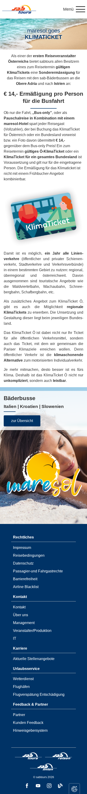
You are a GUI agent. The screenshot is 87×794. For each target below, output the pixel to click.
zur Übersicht (22, 421)
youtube (38, 785)
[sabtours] (19, 9)
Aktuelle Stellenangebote (34, 659)
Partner (19, 715)
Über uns (20, 615)
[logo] (28, 756)
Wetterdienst (23, 679)
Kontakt (19, 607)
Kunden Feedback (28, 723)
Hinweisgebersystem (30, 730)
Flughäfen (21, 687)
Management (24, 623)
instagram (49, 785)
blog (60, 785)
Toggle (74, 789)
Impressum (22, 548)
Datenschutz (23, 563)
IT (14, 638)
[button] (74, 9)
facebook (27, 785)
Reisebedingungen (29, 555)
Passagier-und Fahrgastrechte (38, 571)
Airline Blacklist (26, 587)
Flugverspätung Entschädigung (38, 694)
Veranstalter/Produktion (32, 631)
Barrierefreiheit (25, 579)
